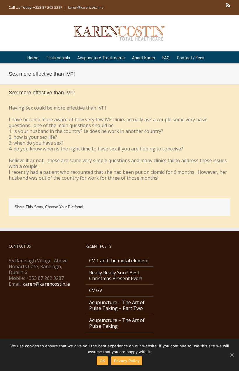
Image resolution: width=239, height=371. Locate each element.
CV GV (95, 290)
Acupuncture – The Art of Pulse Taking (117, 323)
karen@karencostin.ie (85, 7)
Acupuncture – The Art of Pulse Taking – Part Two (117, 305)
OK (102, 360)
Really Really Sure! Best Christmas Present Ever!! (115, 275)
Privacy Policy (127, 360)
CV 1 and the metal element (119, 260)
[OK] (232, 355)
